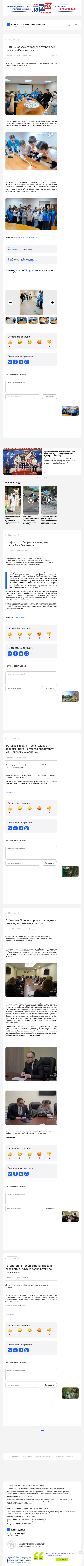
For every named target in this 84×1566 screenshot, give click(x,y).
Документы (59, 1456)
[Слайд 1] (37, 477)
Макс (38, 272)
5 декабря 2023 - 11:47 (12, 1277)
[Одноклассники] (15, 362)
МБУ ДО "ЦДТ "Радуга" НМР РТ (25, 237)
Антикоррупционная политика (18, 1556)
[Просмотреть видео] (13, 500)
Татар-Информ (19, 617)
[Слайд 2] (39, 477)
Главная (14, 1456)
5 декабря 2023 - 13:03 (12, 928)
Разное (70, 1456)
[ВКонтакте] (10, 362)
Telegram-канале (16, 249)
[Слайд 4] (44, 477)
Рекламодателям (43, 1456)
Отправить (49, 397)
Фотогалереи (26, 1456)
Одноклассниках (20, 272)
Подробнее (9, 792)
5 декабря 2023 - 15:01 (12, 550)
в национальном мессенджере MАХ (23, 261)
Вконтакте (9, 272)
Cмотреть (62, 1559)
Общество (12, 40)
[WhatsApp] (26, 362)
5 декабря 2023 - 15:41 (12, 55)
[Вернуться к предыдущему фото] (10, 302)
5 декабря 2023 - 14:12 (12, 757)
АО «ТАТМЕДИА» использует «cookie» (21, 1557)
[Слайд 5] (46, 477)
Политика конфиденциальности (19, 1562)
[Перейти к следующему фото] (52, 302)
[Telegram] (21, 362)
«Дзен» (31, 272)
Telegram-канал (30, 270)
